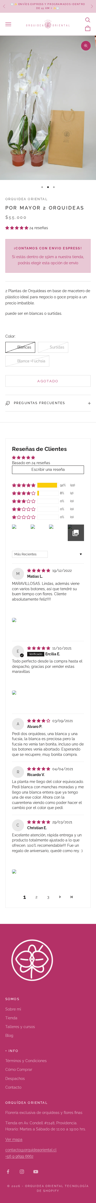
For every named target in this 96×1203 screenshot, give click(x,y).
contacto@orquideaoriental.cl (31, 1150)
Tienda (11, 1018)
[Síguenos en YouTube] (35, 1171)
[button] (17, 228)
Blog (9, 1035)
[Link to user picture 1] (14, 620)
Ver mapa (13, 1139)
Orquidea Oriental (26, 199)
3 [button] (48, 897)
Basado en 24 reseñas (31, 463)
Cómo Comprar (18, 1069)
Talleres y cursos (20, 1027)
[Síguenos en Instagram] (22, 1171)
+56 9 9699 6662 (19, 1156)
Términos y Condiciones (26, 1061)
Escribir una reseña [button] (48, 469)
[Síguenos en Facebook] (8, 1171)
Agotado (47, 381)
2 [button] (36, 897)
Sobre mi (13, 1009)
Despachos (15, 1078)
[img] (39, 570)
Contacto (13, 1087)
